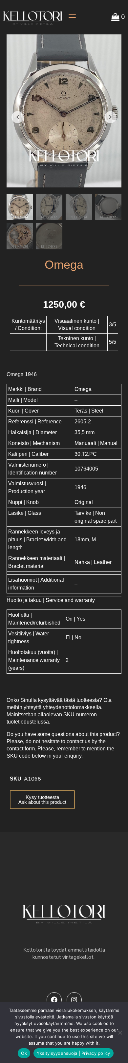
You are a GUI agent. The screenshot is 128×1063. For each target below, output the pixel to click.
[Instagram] (74, 999)
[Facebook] (54, 999)
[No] (120, 1032)
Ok (24, 1053)
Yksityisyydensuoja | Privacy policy (73, 1053)
